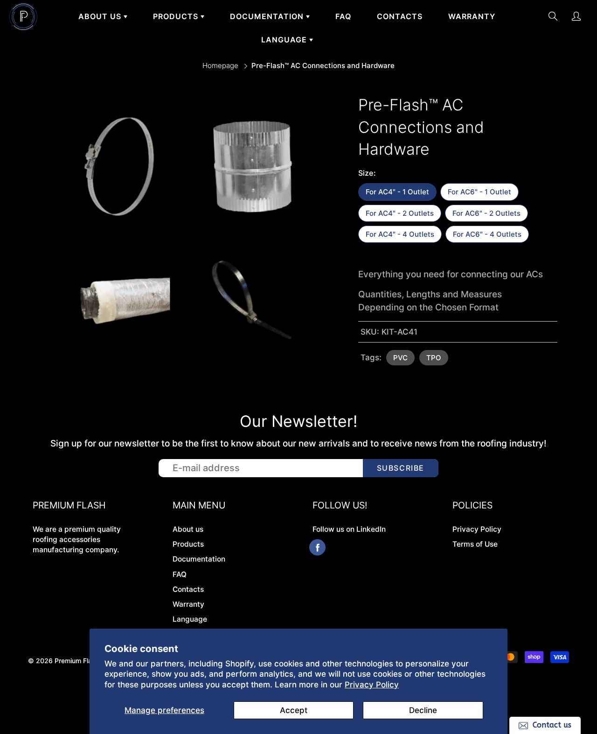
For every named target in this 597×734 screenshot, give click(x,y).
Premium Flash (77, 661)
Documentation (268, 16)
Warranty (471, 16)
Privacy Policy (372, 684)
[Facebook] (317, 547)
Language (285, 39)
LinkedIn (371, 529)
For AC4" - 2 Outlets (400, 213)
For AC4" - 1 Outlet (397, 191)
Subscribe (400, 468)
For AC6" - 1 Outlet (479, 191)
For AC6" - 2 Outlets (486, 213)
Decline (423, 710)
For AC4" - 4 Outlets (400, 234)
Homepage (220, 65)
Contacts (400, 16)
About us (101, 16)
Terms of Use (475, 544)
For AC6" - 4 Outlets (487, 234)
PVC (400, 357)
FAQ (343, 16)
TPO (433, 357)
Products (177, 16)
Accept (293, 710)
